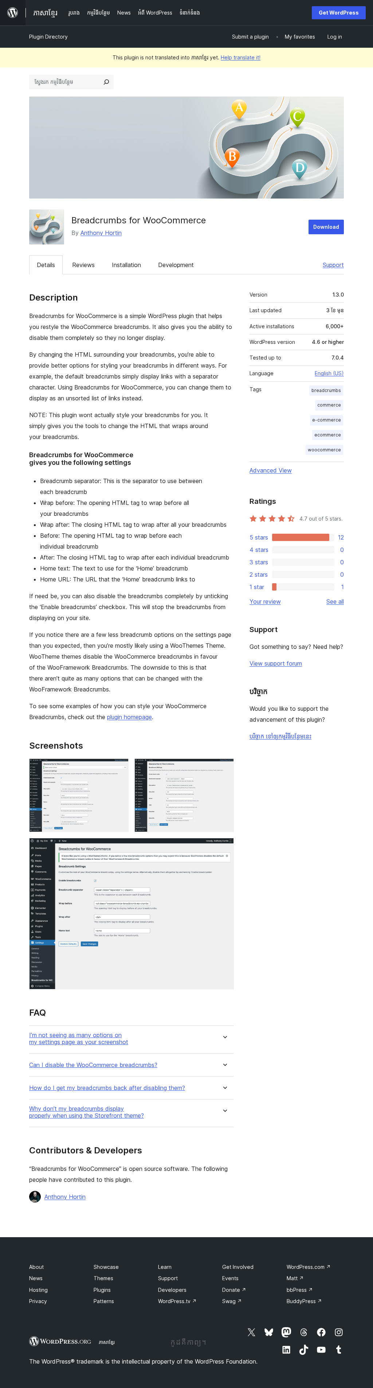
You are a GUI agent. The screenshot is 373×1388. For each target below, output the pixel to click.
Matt (295, 1278)
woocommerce (324, 449)
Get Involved (238, 1267)
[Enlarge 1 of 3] (118, 768)
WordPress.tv (177, 1301)
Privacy (38, 1301)
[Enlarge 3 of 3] (224, 847)
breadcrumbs (326, 390)
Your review (265, 601)
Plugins (102, 1290)
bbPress (300, 1290)
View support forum (276, 663)
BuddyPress (304, 1301)
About (36, 1267)
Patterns (104, 1301)
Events (230, 1278)
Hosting (38, 1290)
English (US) (329, 373)
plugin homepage (129, 717)
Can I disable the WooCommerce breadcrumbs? (93, 1065)
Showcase (106, 1267)
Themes (103, 1278)
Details (46, 264)
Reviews (83, 264)
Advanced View (271, 470)
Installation (126, 264)
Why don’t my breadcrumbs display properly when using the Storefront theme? (86, 1112)
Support (333, 264)
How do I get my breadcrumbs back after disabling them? (107, 1088)
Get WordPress (339, 12)
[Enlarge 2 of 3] (224, 768)
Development (176, 264)
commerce (329, 405)
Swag (232, 1301)
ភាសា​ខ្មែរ (107, 1342)
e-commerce (326, 420)
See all (335, 601)
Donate (234, 1290)
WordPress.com (309, 1267)
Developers (172, 1290)
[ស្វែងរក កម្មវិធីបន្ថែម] (106, 82)
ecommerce (327, 435)
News (36, 1278)
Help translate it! (240, 57)
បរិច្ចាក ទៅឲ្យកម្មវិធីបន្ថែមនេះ (280, 736)
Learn (165, 1267)
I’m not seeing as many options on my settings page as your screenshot (78, 1039)
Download (326, 227)
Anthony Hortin (101, 232)
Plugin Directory (48, 37)
